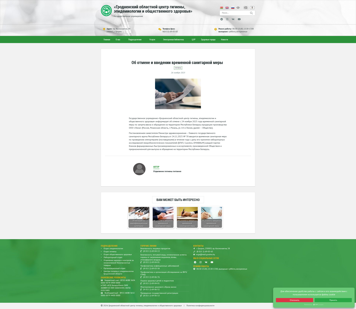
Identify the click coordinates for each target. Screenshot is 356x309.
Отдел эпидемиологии (113, 248)
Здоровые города (208, 39)
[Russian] (233, 7)
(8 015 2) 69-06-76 (151, 277)
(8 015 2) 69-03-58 (151, 268)
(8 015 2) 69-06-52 (151, 289)
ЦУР (193, 39)
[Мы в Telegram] (221, 19)
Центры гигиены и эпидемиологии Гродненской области (119, 272)
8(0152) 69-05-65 (170, 31)
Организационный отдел (114, 268)
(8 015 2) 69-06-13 (151, 295)
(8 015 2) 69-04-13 (151, 251)
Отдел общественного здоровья (118, 254)
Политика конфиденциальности (200, 305)
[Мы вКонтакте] (233, 19)
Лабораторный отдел (113, 257)
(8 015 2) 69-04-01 (151, 262)
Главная (107, 39)
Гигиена (178, 68)
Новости (224, 39)
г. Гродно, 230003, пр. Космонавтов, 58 (213, 248)
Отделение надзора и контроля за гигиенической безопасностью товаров (119, 263)
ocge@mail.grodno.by (205, 254)
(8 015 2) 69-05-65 (204, 251)
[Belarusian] (221, 7)
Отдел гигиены (110, 251)
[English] (227, 7)
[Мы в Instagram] (227, 19)
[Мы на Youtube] (239, 19)
